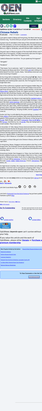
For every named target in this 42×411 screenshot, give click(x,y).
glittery (6, 116)
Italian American (21, 161)
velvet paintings (14, 102)
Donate (25, 240)
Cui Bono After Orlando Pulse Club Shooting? (12, 262)
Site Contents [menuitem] (28, 19)
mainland (33, 98)
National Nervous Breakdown (8, 265)
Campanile (25, 120)
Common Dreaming (6, 257)
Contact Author (8, 220)
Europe (4, 122)
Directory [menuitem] (17, 19)
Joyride (23, 122)
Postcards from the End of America (18, 194)
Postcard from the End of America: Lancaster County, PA (15, 260)
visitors (39, 98)
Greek (8, 161)
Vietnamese (35, 161)
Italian (13, 161)
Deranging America (6, 251)
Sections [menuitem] (6, 19)
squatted (36, 109)
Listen (34, 26)
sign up (36, 178)
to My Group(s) (4, 204)
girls (29, 70)
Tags (17, 201)
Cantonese (16, 159)
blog (12, 195)
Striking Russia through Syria (8, 254)
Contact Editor (36, 220)
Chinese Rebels (9, 32)
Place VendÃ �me (34, 120)
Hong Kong (12, 201)
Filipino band (4, 91)
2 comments (23, 34)
